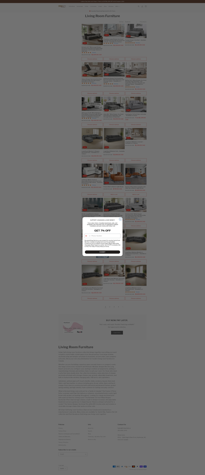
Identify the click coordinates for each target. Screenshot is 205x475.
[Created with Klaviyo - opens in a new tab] (102, 257)
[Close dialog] (120, 219)
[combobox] (88, 236)
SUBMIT (102, 252)
